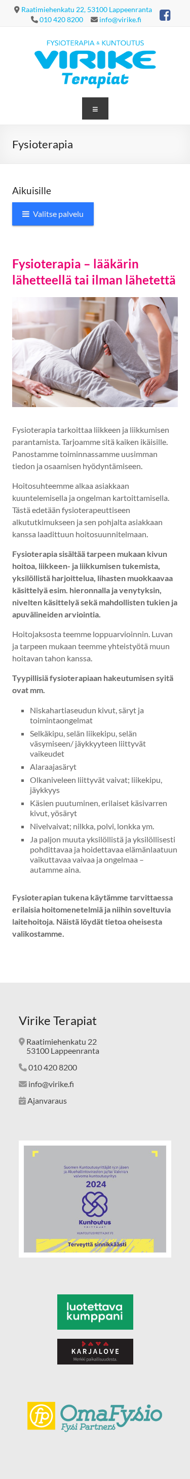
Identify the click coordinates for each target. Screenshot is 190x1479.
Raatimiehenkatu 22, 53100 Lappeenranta (86, 9)
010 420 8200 (61, 19)
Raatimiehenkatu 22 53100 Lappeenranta (59, 1046)
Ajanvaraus (47, 1100)
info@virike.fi (120, 19)
